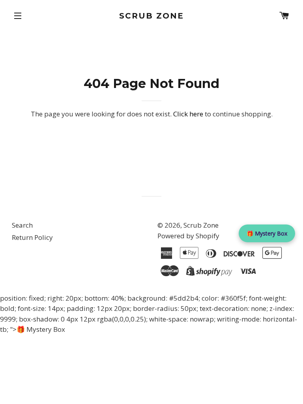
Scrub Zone (151, 16)
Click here (188, 113)
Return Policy (32, 237)
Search (22, 225)
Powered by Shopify (188, 235)
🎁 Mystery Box (267, 233)
